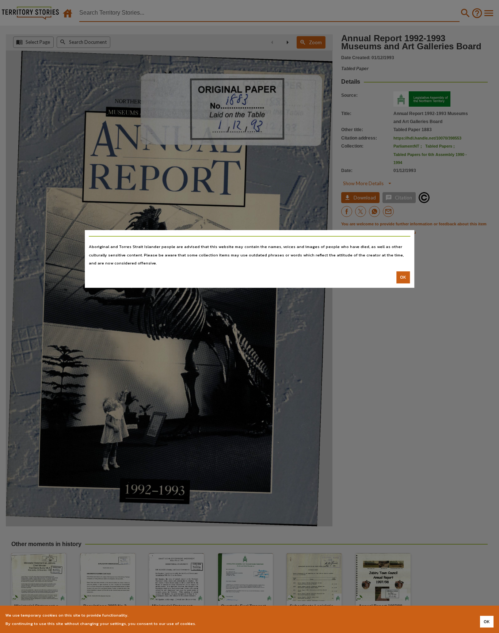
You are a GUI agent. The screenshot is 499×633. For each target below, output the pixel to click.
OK (403, 277)
